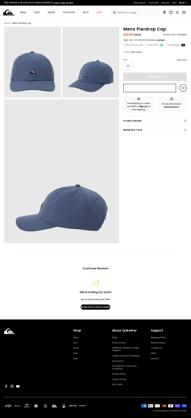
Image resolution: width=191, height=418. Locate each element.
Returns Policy (158, 342)
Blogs (114, 337)
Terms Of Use (119, 379)
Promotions (118, 361)
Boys (86, 12)
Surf (37, 12)
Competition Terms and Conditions (124, 367)
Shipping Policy (158, 337)
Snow (51, 12)
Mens (23, 12)
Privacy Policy (119, 374)
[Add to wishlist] (183, 88)
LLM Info (155, 358)
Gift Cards (117, 384)
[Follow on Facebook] (6, 386)
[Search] (113, 12)
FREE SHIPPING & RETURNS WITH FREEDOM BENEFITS (38, 2)
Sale (99, 12)
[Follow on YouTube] (18, 386)
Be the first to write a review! (95, 307)
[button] (24, 12)
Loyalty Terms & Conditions (126, 355)
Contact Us (156, 348)
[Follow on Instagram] (12, 386)
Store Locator (119, 342)
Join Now (161, 40)
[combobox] (138, 12)
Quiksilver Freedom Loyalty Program (125, 349)
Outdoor (69, 12)
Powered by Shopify (178, 410)
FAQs (153, 353)
